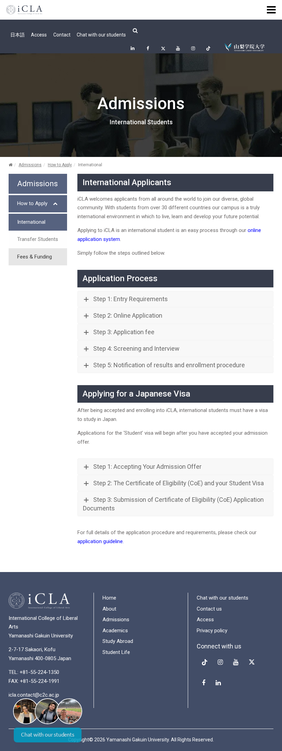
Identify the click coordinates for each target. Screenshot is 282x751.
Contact (61, 35)
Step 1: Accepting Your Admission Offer (147, 466)
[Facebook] (147, 48)
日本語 (17, 35)
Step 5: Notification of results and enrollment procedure (169, 365)
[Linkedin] (132, 48)
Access (39, 35)
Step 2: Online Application (127, 315)
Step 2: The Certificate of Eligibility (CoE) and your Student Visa (178, 483)
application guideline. (100, 541)
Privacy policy (212, 630)
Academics (115, 630)
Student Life (116, 652)
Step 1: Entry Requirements (130, 299)
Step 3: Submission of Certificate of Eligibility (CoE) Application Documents (173, 504)
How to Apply (60, 164)
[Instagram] (193, 48)
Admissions (30, 164)
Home (109, 598)
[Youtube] (178, 48)
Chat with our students (101, 35)
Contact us (209, 609)
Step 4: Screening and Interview (136, 348)
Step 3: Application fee (123, 332)
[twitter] (163, 48)
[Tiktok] (208, 48)
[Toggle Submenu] (55, 203)
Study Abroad (117, 641)
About (109, 609)
